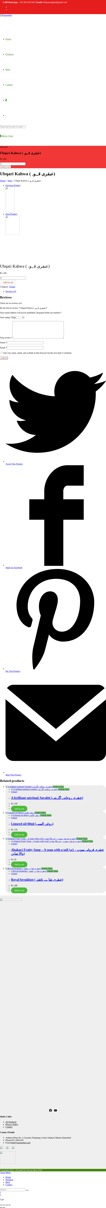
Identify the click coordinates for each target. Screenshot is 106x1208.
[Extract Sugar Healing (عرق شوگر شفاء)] (10, 211)
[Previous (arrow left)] (1, 1207)
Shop (10, 181)
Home (2, 181)
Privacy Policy (12, 1124)
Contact (9, 1127)
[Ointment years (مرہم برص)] (13, 234)
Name (3, 342)
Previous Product (13, 185)
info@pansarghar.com (20, 1143)
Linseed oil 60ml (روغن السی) (32, 824)
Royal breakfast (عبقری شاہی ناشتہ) (37, 879)
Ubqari (12, 287)
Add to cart (5, 167)
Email (3, 348)
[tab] (56, 291)
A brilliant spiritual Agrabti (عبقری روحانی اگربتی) (47, 798)
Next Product (11, 214)
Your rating (5, 317)
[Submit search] (27, 1190)
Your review (6, 338)
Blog (8, 1182)
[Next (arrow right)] (4, 1207)
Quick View (58, 786)
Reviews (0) (11, 291)
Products (9, 1180)
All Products (11, 1122)
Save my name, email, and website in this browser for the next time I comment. (37, 353)
